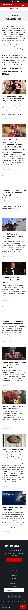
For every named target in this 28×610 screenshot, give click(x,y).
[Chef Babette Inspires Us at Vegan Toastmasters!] (14, 391)
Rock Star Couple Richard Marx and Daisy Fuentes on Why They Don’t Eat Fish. (13, 98)
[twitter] (12, 1)
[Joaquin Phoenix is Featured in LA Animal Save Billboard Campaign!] (14, 175)
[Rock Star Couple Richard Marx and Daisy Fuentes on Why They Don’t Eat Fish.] (14, 81)
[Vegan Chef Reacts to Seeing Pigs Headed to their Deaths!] (14, 434)
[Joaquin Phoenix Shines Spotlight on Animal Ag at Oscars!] (14, 262)
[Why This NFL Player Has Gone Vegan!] (14, 492)
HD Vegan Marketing (17, 603)
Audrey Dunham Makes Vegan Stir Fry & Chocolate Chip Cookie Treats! (14, 365)
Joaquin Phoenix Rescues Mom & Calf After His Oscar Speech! (13, 236)
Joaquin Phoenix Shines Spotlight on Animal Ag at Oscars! (12, 280)
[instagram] (15, 1)
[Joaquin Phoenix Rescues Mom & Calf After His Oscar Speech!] (14, 219)
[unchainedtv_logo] (14, 544)
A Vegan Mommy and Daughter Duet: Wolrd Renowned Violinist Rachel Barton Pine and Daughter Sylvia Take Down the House (14, 144)
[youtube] (18, 1)
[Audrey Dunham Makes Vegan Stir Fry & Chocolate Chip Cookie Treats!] (14, 347)
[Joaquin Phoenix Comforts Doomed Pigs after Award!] (14, 306)
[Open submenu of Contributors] (24, 581)
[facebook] (8, 596)
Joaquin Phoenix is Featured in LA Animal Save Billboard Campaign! (14, 192)
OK (23, 606)
